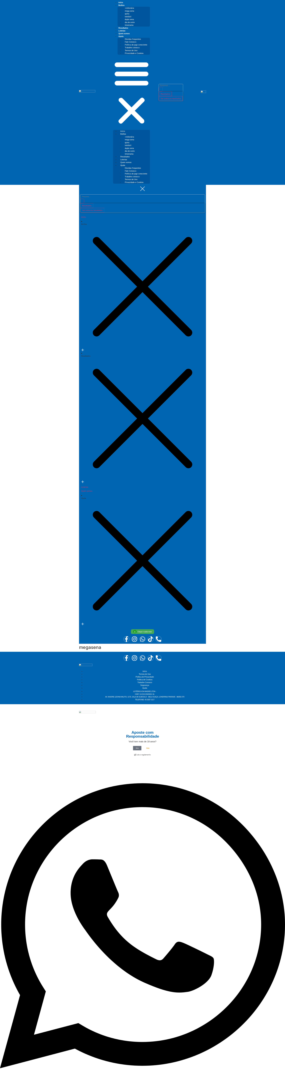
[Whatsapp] (142, 658)
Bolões (121, 5)
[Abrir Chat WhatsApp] (142, 1088)
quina (127, 14)
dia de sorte (130, 22)
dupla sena (129, 19)
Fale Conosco (130, 42)
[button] (131, 92)
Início (120, 2)
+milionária (129, 8)
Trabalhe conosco (132, 48)
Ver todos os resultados (171, 98)
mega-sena (129, 11)
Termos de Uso (131, 50)
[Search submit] (161, 89)
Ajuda (120, 36)
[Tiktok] (150, 658)
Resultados (123, 28)
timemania (129, 25)
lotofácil (128, 17)
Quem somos (124, 34)
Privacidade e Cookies (134, 53)
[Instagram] (134, 658)
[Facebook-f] (126, 658)
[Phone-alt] (158, 658)
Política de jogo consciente (136, 45)
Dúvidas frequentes (133, 39)
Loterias (121, 31)
